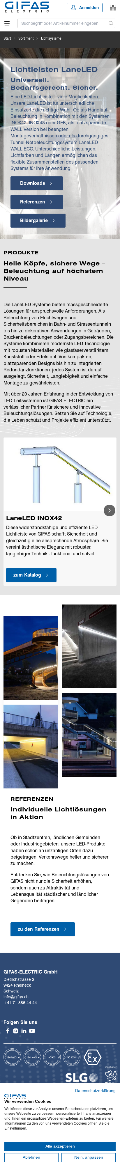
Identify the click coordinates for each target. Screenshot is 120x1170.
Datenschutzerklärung (95, 1091)
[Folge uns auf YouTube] (32, 1031)
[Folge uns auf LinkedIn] (24, 1031)
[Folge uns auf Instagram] (16, 1031)
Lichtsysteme (51, 38)
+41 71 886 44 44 (20, 1002)
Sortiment (25, 38)
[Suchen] (111, 23)
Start (7, 38)
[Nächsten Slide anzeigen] (109, 510)
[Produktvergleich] (113, 8)
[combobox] (62, 23)
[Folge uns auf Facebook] (7, 1031)
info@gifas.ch (16, 996)
